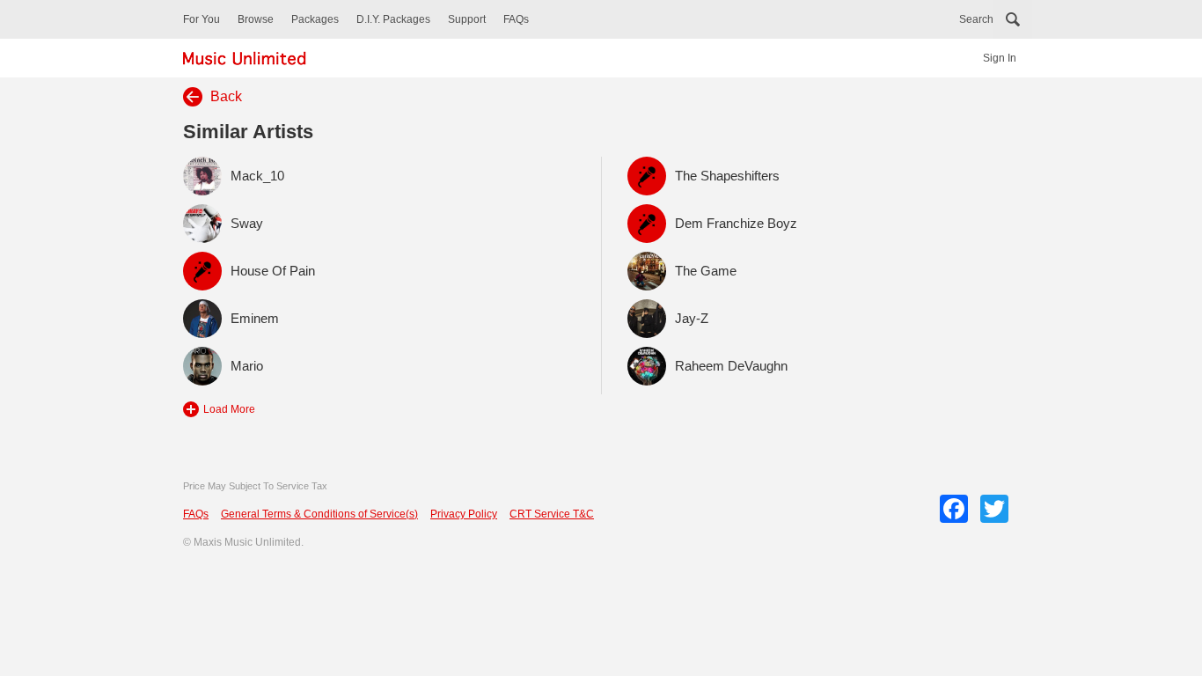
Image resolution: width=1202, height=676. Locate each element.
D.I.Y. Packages (393, 19)
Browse (256, 19)
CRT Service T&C (551, 514)
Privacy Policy (463, 514)
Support (467, 19)
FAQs (516, 19)
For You (201, 19)
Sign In (999, 58)
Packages (315, 19)
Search (976, 19)
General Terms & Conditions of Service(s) (319, 514)
